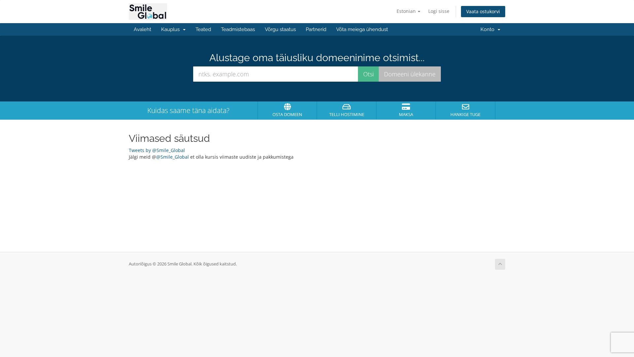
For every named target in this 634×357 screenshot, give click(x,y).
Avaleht (142, 29)
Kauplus (171, 29)
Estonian (407, 11)
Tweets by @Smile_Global (157, 150)
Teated (203, 29)
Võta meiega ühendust (362, 29)
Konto (488, 29)
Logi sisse (438, 11)
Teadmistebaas (238, 29)
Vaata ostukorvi (483, 11)
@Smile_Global (172, 157)
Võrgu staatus (280, 29)
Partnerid (316, 29)
